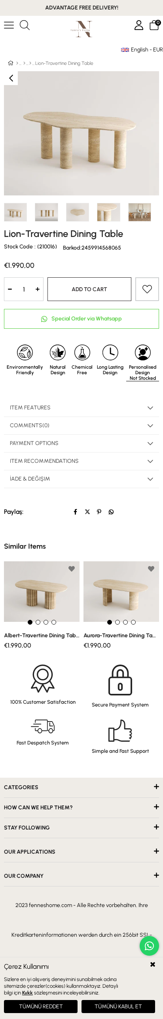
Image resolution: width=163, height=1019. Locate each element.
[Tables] (24, 63)
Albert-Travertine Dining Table (42, 635)
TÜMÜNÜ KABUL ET (118, 1006)
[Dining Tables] (30, 63)
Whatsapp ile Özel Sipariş (81, 319)
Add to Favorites (72, 568)
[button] (30, 622)
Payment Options (34, 443)
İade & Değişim (30, 478)
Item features (30, 407)
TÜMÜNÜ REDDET (41, 1006)
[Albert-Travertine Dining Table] (42, 593)
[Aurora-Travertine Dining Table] (121, 593)
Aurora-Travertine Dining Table (121, 635)
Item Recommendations (44, 461)
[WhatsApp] (111, 512)
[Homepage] (17, 63)
